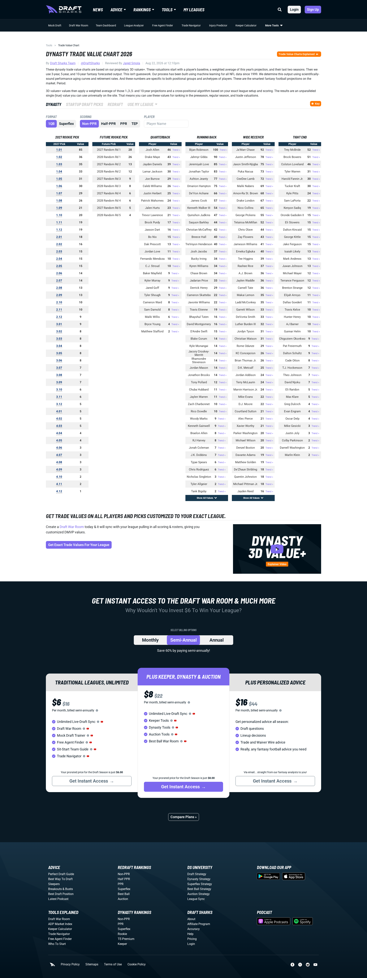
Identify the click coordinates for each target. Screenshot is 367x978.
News (98, 9)
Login (294, 9)
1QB (51, 124)
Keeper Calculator (246, 25)
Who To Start (57, 944)
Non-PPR (89, 124)
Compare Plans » (184, 817)
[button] (102, 722)
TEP (135, 124)
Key (317, 103)
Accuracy (193, 929)
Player (149, 116)
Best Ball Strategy (199, 889)
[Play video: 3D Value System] (277, 549)
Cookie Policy (136, 964)
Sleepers (54, 884)
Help (190, 934)
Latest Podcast (58, 899)
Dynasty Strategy (198, 879)
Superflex (66, 124)
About (191, 919)
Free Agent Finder (162, 25)
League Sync (196, 899)
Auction (123, 899)
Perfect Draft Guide (61, 874)
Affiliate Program (198, 924)
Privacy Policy (70, 964)
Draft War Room (78, 25)
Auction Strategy (198, 894)
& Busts (68, 889)
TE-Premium (126, 939)
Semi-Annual (183, 640)
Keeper (122, 944)
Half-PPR (108, 124)
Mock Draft (54, 25)
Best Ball (124, 894)
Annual (216, 640)
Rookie (122, 934)
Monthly (150, 640)
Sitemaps (91, 964)
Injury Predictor (218, 25)
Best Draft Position (61, 894)
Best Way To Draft (60, 879)
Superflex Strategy (199, 884)
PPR (123, 124)
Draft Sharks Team (63, 63)
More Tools (272, 25)
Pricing (192, 939)
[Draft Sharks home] (63, 9)
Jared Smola (131, 63)
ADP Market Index (60, 924)
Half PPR (124, 879)
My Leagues (194, 9)
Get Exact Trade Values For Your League (78, 545)
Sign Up (313, 9)
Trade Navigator (191, 25)
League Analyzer (134, 25)
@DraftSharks (90, 63)
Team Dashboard (106, 25)
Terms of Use (113, 964)
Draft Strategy (196, 874)
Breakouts (55, 889)
